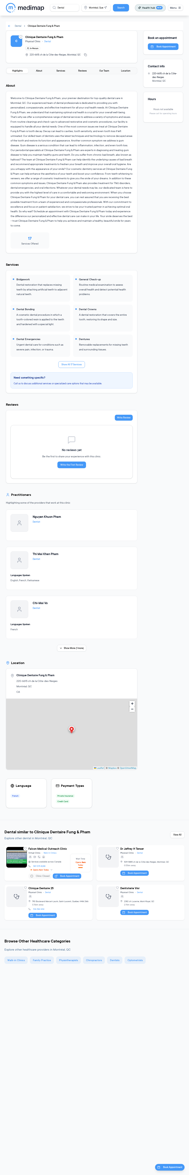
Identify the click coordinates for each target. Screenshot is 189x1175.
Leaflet (100, 768)
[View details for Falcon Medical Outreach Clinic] (48, 863)
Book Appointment (166, 46)
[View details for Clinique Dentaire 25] (48, 902)
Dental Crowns (87, 309)
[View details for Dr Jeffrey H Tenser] (140, 863)
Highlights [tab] (17, 70)
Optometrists (135, 960)
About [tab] (39, 70)
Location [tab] (125, 70)
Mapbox (112, 768)
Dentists (114, 960)
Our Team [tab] (104, 70)
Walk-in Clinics (16, 960)
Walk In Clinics (50, 853)
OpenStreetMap (128, 768)
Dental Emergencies (28, 339)
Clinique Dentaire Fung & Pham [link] (44, 25)
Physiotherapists (68, 960)
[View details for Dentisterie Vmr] (140, 902)
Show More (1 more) (74, 648)
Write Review (123, 417)
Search (121, 7)
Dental (18, 25)
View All (177, 834)
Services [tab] (60, 70)
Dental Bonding (25, 309)
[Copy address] (85, 55)
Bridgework (23, 279)
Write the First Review (71, 464)
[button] (72, 730)
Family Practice (42, 960)
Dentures (84, 339)
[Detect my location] (105, 7)
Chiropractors (94, 960)
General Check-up (90, 279)
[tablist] (71, 70)
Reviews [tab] (82, 70)
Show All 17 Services (71, 364)
